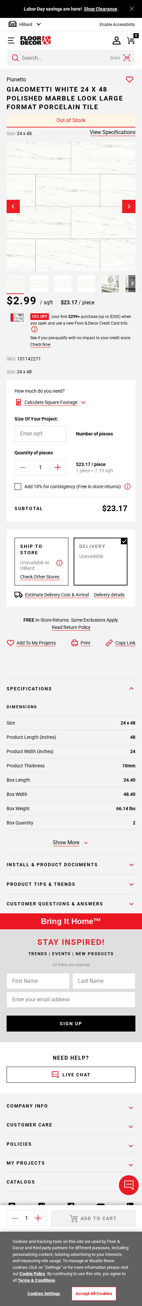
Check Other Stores (39, 576)
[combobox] (71, 58)
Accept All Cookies (94, 1293)
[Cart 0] (130, 41)
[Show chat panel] (129, 1185)
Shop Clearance (100, 9)
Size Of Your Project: (36, 419)
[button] (14, 40)
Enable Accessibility (117, 24)
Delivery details (109, 594)
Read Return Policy (71, 627)
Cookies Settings (43, 1293)
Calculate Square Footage (50, 402)
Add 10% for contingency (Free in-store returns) (72, 486)
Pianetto (16, 79)
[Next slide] (128, 206)
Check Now (40, 344)
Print (85, 643)
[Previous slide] (13, 206)
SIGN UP (71, 1023)
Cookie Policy (32, 1273)
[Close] (132, 9)
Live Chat (76, 1074)
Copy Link (125, 643)
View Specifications (112, 132)
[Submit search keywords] (15, 58)
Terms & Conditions (36, 1280)
